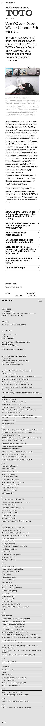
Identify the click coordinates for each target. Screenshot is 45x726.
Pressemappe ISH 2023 (9, 490)
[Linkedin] (5, 722)
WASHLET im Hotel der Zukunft (13, 441)
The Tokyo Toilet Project (10, 572)
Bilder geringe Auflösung (10, 314)
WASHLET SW (7, 593)
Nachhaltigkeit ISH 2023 (10, 471)
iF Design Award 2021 (9, 544)
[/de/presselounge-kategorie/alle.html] (11, 283)
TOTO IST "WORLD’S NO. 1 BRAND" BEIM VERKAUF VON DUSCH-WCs (20, 647)
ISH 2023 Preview (8, 493)
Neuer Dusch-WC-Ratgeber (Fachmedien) (15, 379)
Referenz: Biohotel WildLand (11, 405)
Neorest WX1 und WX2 (9, 474)
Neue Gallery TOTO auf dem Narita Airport (16, 708)
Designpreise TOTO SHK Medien (13, 630)
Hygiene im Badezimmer (10, 585)
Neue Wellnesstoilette (9, 399)
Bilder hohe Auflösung (28, 314)
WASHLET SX (6, 664)
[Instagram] (3, 722)
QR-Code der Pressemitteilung (12, 315)
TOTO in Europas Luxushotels (12, 643)
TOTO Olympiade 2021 (10, 538)
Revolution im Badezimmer (11, 449)
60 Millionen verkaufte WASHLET (13, 499)
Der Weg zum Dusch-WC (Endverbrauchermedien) (19, 377)
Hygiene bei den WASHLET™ (12, 588)
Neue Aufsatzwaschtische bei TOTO (14, 683)
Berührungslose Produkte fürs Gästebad (15, 536)
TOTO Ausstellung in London (12, 446)
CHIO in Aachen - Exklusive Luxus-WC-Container (18, 410)
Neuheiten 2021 (7, 552)
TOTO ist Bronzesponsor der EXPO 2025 (16, 407)
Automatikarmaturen (9, 518)
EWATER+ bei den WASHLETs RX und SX (16, 619)
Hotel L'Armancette (8, 599)
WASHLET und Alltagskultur (11, 554)
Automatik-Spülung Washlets (11, 604)
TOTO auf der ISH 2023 (10, 488)
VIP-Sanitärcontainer (9, 374)
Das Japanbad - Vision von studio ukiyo (15, 382)
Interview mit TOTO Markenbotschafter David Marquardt (21, 638)
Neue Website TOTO (9, 560)
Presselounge (10, 2)
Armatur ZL (6, 667)
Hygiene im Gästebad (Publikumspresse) (15, 533)
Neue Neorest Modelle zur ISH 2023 (14, 482)
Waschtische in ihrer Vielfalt (11, 435)
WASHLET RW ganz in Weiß (11, 413)
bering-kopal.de (31, 293)
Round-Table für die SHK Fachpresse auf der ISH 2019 (20, 635)
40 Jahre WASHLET (8, 566)
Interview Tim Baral (8, 421)
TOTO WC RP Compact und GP (12, 569)
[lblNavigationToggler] (40, 301)
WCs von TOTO (7, 601)
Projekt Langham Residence (11, 530)
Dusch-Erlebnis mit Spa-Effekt (12, 692)
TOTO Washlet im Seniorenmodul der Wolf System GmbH (21, 438)
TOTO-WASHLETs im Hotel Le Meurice (15, 701)
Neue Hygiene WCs (8, 541)
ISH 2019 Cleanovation (9, 640)
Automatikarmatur (8, 670)
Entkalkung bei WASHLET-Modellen (14, 678)
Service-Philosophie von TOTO (12, 508)
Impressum (19, 295)
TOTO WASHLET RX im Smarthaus (14, 624)
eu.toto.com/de (20, 350)
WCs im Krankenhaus (9, 577)
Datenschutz (33, 295)
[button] (16, 71)
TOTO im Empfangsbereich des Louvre (15, 695)
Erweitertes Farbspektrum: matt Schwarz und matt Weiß (20, 393)
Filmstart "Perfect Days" (10, 466)
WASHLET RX (7, 675)
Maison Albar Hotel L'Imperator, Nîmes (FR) (16, 502)
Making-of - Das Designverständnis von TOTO (17, 452)
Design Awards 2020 (8, 596)
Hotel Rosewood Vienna (10, 477)
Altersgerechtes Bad (8, 516)
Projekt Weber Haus (8, 505)
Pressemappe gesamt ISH (10, 485)
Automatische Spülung (9, 591)
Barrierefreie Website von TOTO (13, 454)
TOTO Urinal (6, 575)
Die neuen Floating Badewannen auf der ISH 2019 (18, 655)
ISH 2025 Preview (8, 424)
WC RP (4, 672)
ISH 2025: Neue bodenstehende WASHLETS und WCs (20, 418)
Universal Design (7, 390)
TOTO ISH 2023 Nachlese (10, 480)
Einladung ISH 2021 (8, 557)
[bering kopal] (7, 300)
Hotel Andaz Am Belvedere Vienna (13, 621)
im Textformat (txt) (8, 312)
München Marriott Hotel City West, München (17, 460)
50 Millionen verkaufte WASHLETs (13, 627)
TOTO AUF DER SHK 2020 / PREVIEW (15, 607)
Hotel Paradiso (7, 583)
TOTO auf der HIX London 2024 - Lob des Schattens (19, 430)
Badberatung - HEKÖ (9, 469)
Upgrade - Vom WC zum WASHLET (14, 402)
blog (3, 2)
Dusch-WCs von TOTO (9, 510)
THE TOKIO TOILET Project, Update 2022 (16, 521)
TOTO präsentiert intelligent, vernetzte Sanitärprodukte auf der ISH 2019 (22, 651)
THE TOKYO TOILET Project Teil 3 (14, 457)
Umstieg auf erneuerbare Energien (13, 528)
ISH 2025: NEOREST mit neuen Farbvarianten (17, 415)
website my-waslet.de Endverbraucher (14, 546)
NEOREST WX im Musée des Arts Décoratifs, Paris (19, 433)
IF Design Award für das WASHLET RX (15, 632)
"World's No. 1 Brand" (9, 661)
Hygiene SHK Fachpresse (10, 580)
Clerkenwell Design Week (10, 513)
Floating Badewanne (8, 680)
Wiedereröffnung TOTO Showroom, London (17, 385)
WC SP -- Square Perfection (11, 686)
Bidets (4, 610)
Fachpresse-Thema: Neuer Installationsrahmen (17, 387)
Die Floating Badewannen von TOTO (14, 443)
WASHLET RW (7, 616)
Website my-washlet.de (9, 549)
